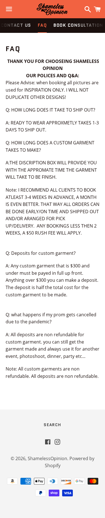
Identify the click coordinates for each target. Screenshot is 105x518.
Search (52, 425)
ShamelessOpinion (47, 458)
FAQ (42, 25)
